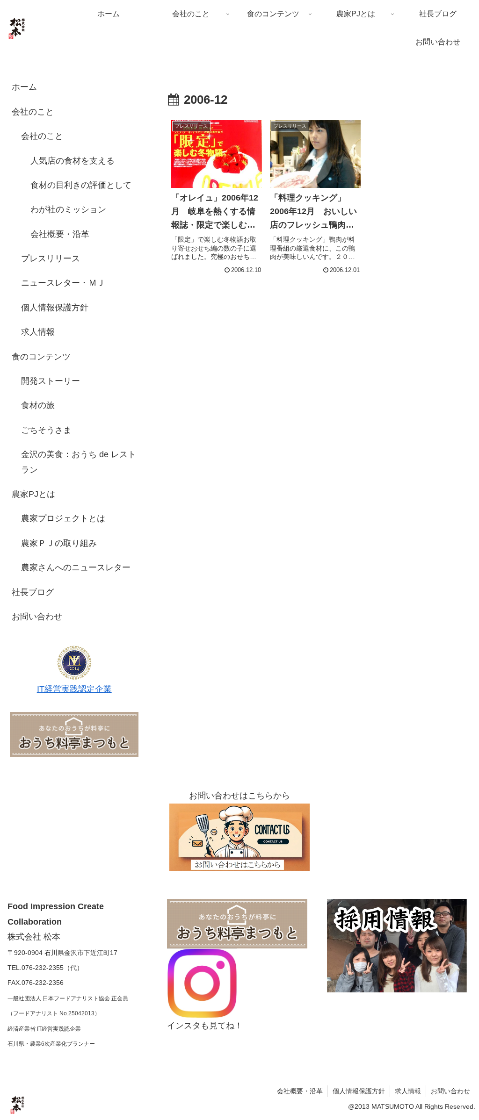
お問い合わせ (37, 616)
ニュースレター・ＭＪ (63, 282)
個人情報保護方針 (54, 307)
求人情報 (38, 332)
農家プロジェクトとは (63, 518)
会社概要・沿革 (59, 234)
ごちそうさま (46, 430)
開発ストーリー (50, 381)
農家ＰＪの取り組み (59, 543)
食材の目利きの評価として (80, 185)
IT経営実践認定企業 (74, 689)
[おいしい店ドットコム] (74, 734)
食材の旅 (38, 405)
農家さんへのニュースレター (76, 567)
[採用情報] (397, 945)
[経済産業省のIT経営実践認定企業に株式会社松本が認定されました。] (74, 662)
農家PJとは (33, 494)
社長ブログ (33, 592)
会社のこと (33, 111)
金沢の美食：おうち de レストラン (78, 462)
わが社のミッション (68, 209)
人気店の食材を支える (72, 160)
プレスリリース (50, 258)
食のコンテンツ (41, 356)
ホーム (24, 87)
